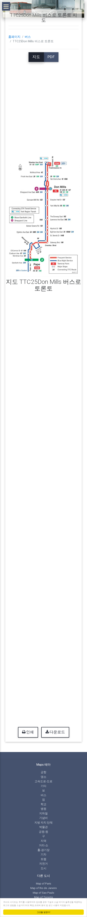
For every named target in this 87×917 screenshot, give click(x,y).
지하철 (43, 813)
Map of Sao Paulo (43, 892)
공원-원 (43, 831)
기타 (43, 786)
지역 (43, 840)
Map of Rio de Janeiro (43, 888)
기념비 (43, 817)
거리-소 (43, 845)
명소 (43, 776)
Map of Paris (43, 883)
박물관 (43, 827)
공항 (43, 772)
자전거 (43, 863)
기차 (43, 854)
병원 (43, 808)
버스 (28, 37)
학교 (43, 804)
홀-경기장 (43, 850)
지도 (36, 57)
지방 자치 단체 (43, 822)
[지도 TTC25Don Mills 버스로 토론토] (43, 215)
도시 (43, 868)
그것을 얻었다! (43, 912)
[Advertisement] (43, 105)
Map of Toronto (43, 897)
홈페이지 (14, 37)
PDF (51, 57)
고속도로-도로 (43, 781)
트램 (43, 859)
